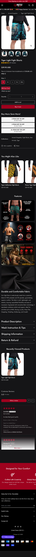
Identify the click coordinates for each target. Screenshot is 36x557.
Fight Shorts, (26, 137)
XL (17, 82)
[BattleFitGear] (18, 5)
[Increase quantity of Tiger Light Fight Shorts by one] (33, 97)
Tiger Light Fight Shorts (8, 378)
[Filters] (29, 400)
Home (3, 13)
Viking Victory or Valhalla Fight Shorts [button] (12, 432)
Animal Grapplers (12, 13)
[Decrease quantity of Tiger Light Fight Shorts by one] (10, 97)
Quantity (3, 97)
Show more (17, 448)
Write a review (14, 401)
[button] (33, 5)
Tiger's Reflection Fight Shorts (10, 185)
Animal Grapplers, (17, 137)
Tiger (18, 140)
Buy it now (18, 107)
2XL (22, 82)
